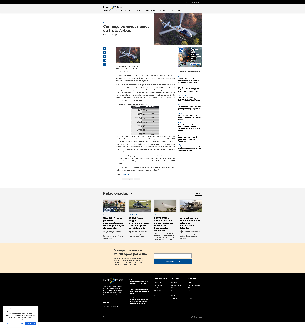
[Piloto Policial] (112, 7)
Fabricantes (181, 123)
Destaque (131, 297)
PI (178, 77)
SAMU (172, 290)
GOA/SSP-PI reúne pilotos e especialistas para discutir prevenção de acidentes (188, 80)
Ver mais (198, 194)
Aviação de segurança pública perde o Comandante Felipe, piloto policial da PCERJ (139, 301)
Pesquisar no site (158, 295)
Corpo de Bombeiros (176, 285)
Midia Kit (156, 287)
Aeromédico (129, 10)
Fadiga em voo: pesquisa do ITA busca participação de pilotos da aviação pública (189, 148)
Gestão (190, 298)
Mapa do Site (157, 282)
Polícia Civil (173, 287)
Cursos (189, 290)
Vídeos (147, 10)
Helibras (137, 179)
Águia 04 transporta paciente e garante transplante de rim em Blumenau (139, 291)
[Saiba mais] (190, 57)
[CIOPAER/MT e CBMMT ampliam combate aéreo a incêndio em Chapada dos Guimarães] (165, 206)
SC (129, 287)
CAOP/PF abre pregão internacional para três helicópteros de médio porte (189, 99)
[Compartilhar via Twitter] (104, 48)
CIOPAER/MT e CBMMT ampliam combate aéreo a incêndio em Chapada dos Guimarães (189, 108)
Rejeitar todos (20, 323)
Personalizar (10, 323)
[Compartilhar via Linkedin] (104, 60)
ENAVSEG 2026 (108, 10)
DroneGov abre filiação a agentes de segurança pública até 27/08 (189, 117)
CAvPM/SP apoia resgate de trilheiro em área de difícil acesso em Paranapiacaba (188, 89)
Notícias (105, 23)
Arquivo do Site (158, 285)
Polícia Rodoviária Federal (177, 293)
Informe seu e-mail (159, 252)
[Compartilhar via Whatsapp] (104, 56)
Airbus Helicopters (127, 179)
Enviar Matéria (157, 290)
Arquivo (154, 10)
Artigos (119, 10)
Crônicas (190, 287)
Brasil (130, 279)
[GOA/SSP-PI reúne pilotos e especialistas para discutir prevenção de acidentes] (114, 206)
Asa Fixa (190, 295)
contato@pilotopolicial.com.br (110, 306)
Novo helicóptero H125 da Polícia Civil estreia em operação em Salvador (190, 223)
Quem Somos (164, 10)
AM (179, 134)
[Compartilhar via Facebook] (104, 52)
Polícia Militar (174, 282)
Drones (139, 10)
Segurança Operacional (194, 285)
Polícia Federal (182, 95)
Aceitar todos (31, 323)
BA (180, 215)
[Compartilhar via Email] (104, 64)
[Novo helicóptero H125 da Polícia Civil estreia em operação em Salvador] (191, 206)
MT (179, 104)
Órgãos (174, 10)
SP (179, 86)
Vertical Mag (125, 174)
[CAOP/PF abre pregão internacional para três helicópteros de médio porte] (140, 206)
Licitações (190, 293)
